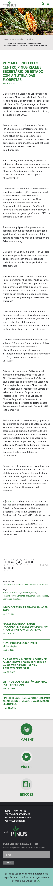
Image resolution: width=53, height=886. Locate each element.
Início (6, 39)
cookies (23, 873)
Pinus (33, 592)
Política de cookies (15, 821)
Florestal (16, 592)
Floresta (7, 592)
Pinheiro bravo (9, 595)
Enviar (9, 862)
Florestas (25, 592)
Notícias (30, 39)
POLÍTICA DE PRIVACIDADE (17, 814)
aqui (10, 501)
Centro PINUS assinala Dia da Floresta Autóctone (25, 584)
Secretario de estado (12, 598)
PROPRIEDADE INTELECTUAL (18, 817)
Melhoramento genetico (37, 595)
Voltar (45, 565)
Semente (21, 595)
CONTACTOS (20, 810)
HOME (7, 810)
